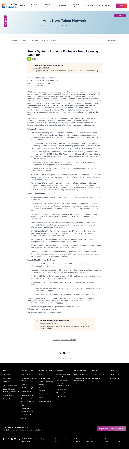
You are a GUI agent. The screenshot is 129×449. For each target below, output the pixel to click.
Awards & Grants (76, 5)
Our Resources (97, 374)
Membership (25, 392)
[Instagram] (5, 17)
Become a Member (105, 6)
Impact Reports (61, 389)
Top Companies (61, 396)
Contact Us (113, 374)
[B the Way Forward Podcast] (19, 439)
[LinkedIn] (5, 25)
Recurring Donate (44, 378)
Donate (41, 374)
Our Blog (95, 378)
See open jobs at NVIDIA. (41, 68)
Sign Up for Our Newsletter (110, 428)
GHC (22, 419)
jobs (34, 40)
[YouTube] (11, 439)
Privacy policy (60, 358)
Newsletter (113, 378)
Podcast (94, 382)
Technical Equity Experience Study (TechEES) (61, 383)
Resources (89, 6)
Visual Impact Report (63, 393)
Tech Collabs (25, 415)
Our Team (6, 382)
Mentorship (24, 374)
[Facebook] (5, 21)
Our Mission (7, 374)
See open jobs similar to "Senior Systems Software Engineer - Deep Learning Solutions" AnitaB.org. (65, 71)
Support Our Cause (49, 5)
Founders (24, 384)
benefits (60, 303)
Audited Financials (9, 395)
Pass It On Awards (80, 374)
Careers (5, 399)
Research (62, 6)
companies (49, 40)
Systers (41, 398)
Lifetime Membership (27, 395)
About (21, 6)
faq (120, 15)
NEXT (23, 405)
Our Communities (44, 394)
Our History (7, 378)
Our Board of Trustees (10, 385)
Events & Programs (34, 5)
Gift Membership (44, 401)
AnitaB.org (26, 441)
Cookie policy (69, 358)
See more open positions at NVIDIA (64, 340)
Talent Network (26, 388)
